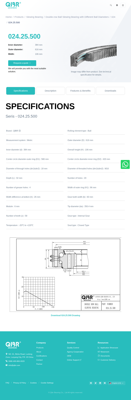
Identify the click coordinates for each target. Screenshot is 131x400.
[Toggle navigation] (123, 5)
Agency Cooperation (75, 352)
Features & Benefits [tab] (80, 90)
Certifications (41, 356)
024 (113, 17)
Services (71, 343)
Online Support (73, 360)
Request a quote (21, 63)
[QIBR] (13, 5)
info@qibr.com (14, 365)
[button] (110, 5)
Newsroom (104, 352)
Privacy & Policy (19, 383)
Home (9, 17)
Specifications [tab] (21, 90)
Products (19, 17)
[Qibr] (13, 345)
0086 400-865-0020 (16, 361)
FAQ (7, 383)
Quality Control (73, 348)
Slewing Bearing (34, 17)
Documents (105, 356)
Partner (39, 364)
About (38, 352)
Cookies (33, 383)
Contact (39, 360)
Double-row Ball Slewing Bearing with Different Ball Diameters (77, 17)
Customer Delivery (108, 360)
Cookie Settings (47, 383)
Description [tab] (50, 90)
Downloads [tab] (110, 90)
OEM (69, 356)
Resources (103, 343)
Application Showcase (109, 348)
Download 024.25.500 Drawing (65, 315)
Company (41, 343)
